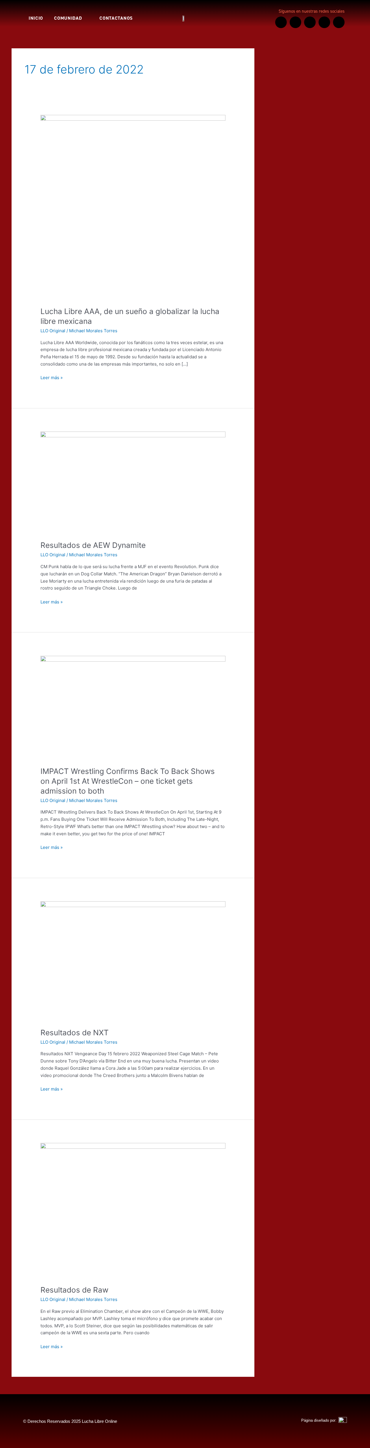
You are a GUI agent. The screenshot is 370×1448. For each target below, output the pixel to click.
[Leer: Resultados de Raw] (132, 1210)
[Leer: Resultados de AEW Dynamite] (132, 482)
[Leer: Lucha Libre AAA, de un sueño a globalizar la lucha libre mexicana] (132, 207)
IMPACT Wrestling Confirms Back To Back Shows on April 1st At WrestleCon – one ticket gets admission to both (127, 781)
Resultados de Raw (74, 1289)
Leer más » (51, 377)
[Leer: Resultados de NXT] (132, 961)
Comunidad (68, 18)
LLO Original (52, 330)
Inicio (36, 18)
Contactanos (116, 18)
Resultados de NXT (74, 1032)
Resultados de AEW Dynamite (93, 545)
